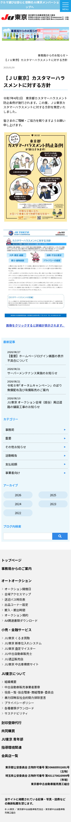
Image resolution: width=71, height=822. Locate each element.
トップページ (11, 560)
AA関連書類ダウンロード (21, 620)
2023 (53, 504)
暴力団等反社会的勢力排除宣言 (25, 697)
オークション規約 (16, 615)
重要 (8, 438)
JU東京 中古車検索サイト (22, 664)
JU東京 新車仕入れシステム (23, 643)
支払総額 (11, 464)
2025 (53, 495)
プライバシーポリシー (19, 703)
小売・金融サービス (16, 629)
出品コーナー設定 (16, 604)
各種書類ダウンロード (19, 708)
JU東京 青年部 (12, 739)
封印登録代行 (11, 722)
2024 (18, 504)
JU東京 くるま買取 (17, 638)
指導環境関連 (11, 747)
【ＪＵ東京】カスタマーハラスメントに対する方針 (35, 18)
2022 (18, 513)
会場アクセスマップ (18, 594)
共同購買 (8, 730)
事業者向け (12, 473)
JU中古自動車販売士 (18, 654)
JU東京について (13, 673)
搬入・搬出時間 (15, 610)
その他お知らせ (15, 447)
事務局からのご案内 (16, 568)
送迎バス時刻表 (15, 599)
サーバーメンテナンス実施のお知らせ (32, 373)
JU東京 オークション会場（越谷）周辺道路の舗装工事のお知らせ (34, 404)
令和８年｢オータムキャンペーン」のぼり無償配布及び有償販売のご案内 (34, 387)
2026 (18, 495)
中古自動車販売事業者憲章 (22, 687)
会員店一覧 (9, 755)
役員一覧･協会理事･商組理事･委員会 (29, 692)
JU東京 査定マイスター (20, 648)
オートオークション (16, 580)
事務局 (9, 429)
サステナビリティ (16, 713)
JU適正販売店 (14, 659)
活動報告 (11, 455)
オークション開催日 (18, 589)
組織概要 (10, 682)
